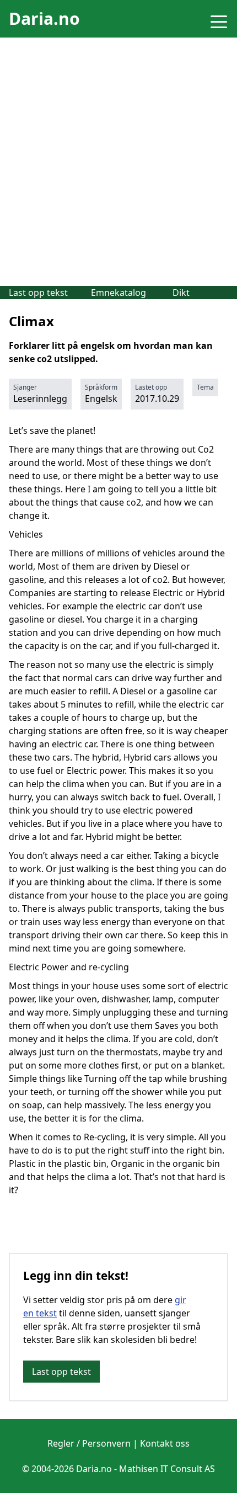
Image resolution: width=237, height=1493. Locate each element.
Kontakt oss (165, 1443)
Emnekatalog (118, 292)
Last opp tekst (38, 292)
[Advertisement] (118, 161)
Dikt (181, 292)
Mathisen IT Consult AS (167, 1469)
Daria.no (44, 18)
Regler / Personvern (89, 1443)
